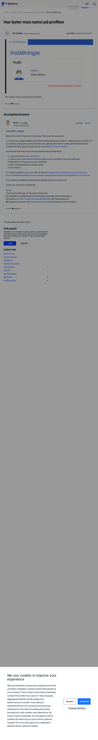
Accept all (84, 701)
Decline (69, 701)
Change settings (77, 708)
